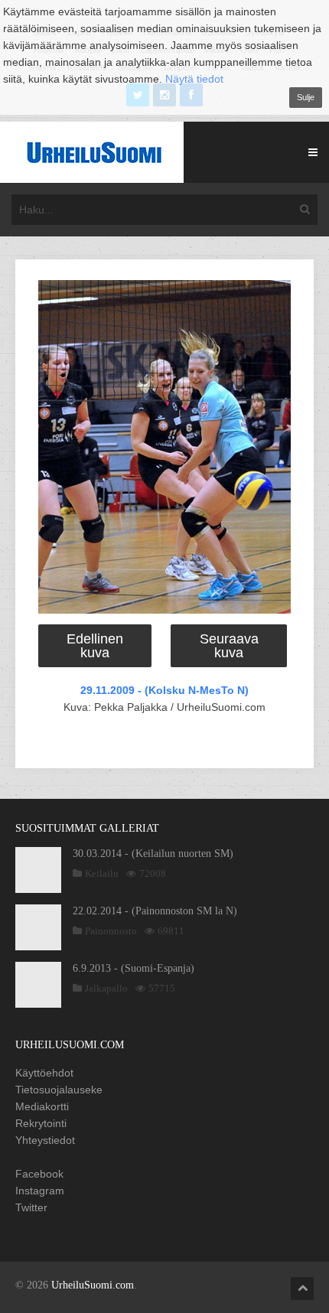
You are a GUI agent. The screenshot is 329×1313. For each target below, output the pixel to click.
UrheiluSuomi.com (92, 1285)
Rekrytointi (41, 1123)
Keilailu (102, 873)
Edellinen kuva (95, 645)
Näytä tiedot (194, 79)
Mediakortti (42, 1106)
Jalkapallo (106, 988)
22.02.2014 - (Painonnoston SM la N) (155, 911)
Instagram (39, 1190)
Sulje (305, 97)
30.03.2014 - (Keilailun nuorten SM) (153, 853)
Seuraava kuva (229, 645)
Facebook (39, 1174)
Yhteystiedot (45, 1140)
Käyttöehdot (44, 1073)
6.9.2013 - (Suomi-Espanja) (133, 968)
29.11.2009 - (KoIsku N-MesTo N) (164, 690)
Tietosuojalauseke (59, 1089)
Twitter (31, 1207)
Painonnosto (111, 931)
